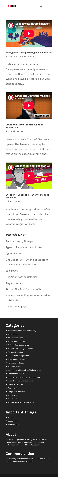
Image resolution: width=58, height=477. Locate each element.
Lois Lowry (12, 270)
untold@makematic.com (23, 461)
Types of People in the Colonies (24, 247)
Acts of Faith (13, 334)
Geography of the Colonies (21, 277)
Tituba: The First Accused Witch (24, 289)
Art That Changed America (18, 345)
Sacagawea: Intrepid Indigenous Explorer (29, 52)
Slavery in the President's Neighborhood (24, 377)
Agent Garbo (13, 253)
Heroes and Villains (16, 363)
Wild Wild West (14, 399)
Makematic (10, 445)
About (10, 417)
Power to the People (16, 374)
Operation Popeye (16, 306)
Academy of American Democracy (22, 331)
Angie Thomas (14, 283)
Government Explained (17, 359)
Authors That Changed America (20, 349)
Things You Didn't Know (17, 392)
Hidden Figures (13, 201)
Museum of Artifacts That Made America (24, 370)
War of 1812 (12, 395)
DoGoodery (35, 445)
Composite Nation (15, 352)
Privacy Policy (13, 424)
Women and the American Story (21, 56)
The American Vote (15, 384)
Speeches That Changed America (21, 381)
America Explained (14, 131)
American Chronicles (16, 341)
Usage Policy (13, 421)
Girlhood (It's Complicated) (19, 356)
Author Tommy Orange (19, 241)
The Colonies (13, 388)
